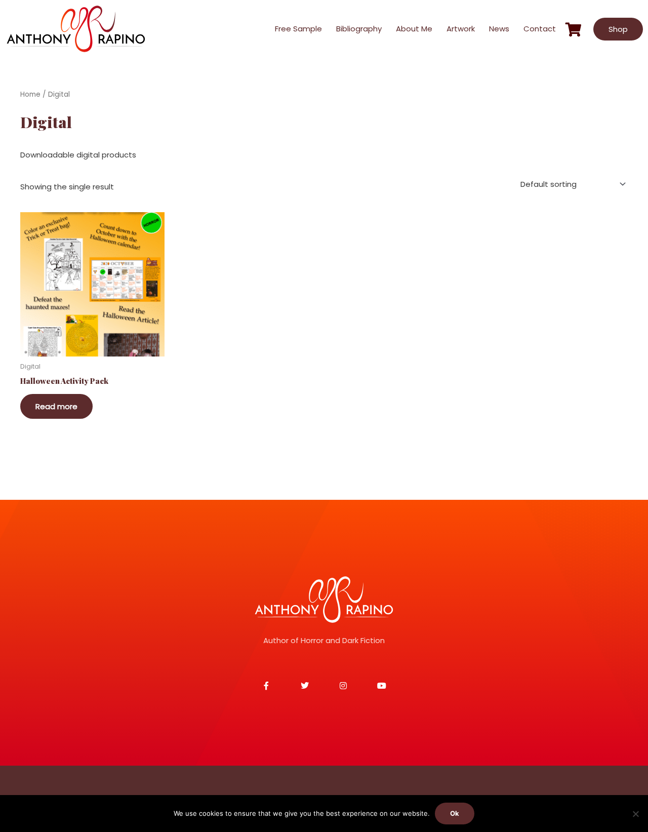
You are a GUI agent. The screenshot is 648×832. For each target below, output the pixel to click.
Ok (454, 813)
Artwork (461, 28)
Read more (56, 406)
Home (30, 94)
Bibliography (359, 28)
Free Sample (298, 28)
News (499, 28)
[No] (635, 814)
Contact (539, 28)
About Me (414, 28)
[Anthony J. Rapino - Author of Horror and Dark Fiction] (324, 599)
